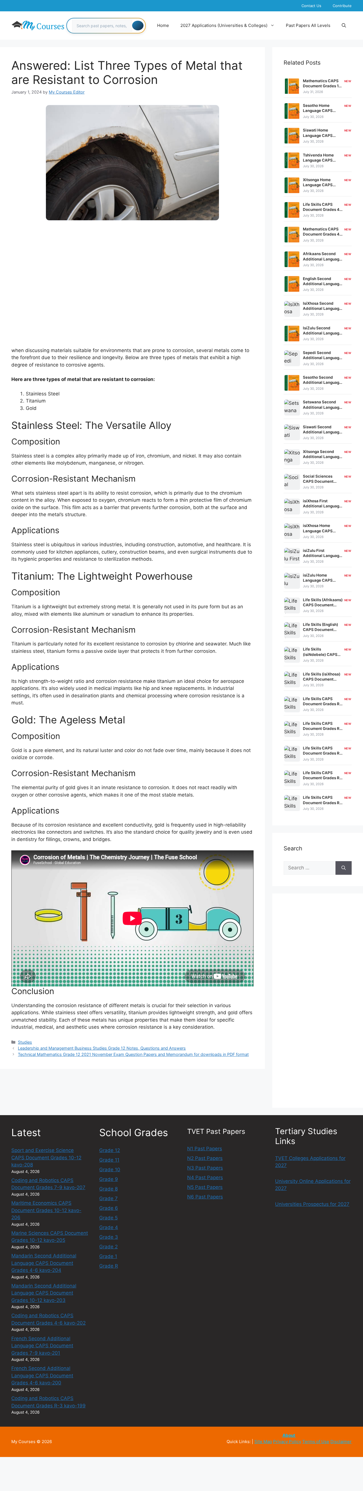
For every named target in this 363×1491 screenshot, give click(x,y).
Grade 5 (108, 1218)
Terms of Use (315, 1441)
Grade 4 (108, 1227)
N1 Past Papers (204, 1148)
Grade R (108, 1266)
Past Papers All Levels (308, 25)
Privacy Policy (287, 1441)
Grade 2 (108, 1246)
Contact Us (311, 5)
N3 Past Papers (205, 1168)
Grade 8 (108, 1189)
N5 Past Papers (205, 1187)
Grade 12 (109, 1150)
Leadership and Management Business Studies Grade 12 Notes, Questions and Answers (102, 1048)
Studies (25, 1042)
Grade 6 (108, 1208)
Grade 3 (108, 1237)
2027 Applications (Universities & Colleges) (223, 25)
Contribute (342, 5)
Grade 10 (109, 1169)
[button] (344, 25)
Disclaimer (341, 1441)
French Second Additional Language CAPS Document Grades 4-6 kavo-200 (42, 1375)
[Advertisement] (132, 270)
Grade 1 (108, 1256)
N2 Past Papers (205, 1158)
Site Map (263, 1441)
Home (163, 25)
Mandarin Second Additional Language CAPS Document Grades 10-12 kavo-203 (43, 1293)
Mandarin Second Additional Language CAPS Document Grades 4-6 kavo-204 (43, 1263)
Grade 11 (109, 1160)
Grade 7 (108, 1198)
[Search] (137, 25)
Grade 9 (108, 1179)
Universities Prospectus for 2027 (312, 1204)
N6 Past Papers (205, 1197)
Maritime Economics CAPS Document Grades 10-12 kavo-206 (46, 1210)
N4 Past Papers (205, 1177)
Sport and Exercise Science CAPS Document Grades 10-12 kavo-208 (46, 1157)
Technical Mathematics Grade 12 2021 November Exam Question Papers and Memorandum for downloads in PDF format (133, 1054)
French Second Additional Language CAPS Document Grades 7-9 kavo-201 (42, 1346)
